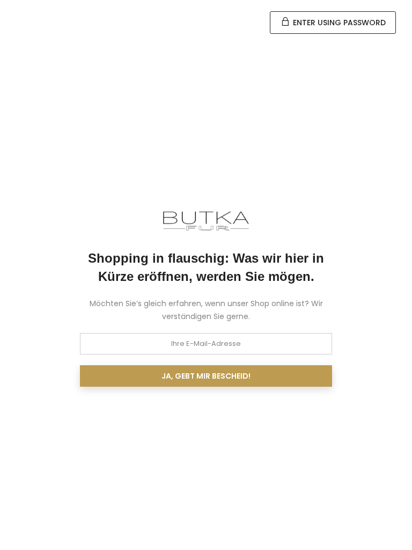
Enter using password (338, 22)
